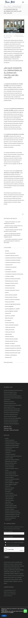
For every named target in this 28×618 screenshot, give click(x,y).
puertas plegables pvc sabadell (11, 482)
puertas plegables (9, 480)
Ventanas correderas (9, 509)
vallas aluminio (8, 502)
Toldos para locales (9, 498)
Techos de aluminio (9, 493)
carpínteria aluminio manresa (11, 441)
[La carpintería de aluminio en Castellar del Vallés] (14, 26)
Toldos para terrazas (9, 500)
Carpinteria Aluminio (18, 564)
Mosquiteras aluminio (9, 464)
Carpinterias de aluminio (10, 450)
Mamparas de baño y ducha (11, 463)
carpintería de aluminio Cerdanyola (12, 443)
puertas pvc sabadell (9, 487)
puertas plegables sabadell (10, 484)
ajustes (11, 612)
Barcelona (20, 562)
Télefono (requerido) (8, 536)
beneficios (6, 564)
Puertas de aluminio (9, 477)
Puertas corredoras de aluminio (11, 475)
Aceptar (4, 615)
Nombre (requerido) (8, 531)
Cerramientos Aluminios (10, 454)
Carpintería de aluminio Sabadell (12, 445)
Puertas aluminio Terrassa (10, 473)
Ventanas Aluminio (9, 503)
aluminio (7, 438)
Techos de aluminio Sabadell (11, 495)
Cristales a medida (9, 457)
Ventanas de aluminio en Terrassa (12, 514)
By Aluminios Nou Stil (18, 34)
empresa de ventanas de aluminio (12, 459)
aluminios (9, 562)
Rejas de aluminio (8, 489)
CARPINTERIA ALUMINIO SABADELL (16, 569)
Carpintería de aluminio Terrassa (12, 447)
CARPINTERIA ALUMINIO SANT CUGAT (12, 571)
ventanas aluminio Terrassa (11, 507)
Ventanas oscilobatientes (10, 518)
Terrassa (5, 579)
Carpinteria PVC (8, 449)
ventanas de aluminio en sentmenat (12, 512)
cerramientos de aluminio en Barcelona (13, 456)
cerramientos (8, 452)
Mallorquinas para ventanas (11, 461)
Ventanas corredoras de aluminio (12, 511)
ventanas (13, 579)
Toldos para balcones (9, 496)
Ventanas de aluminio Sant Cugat (12, 516)
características (11, 564)
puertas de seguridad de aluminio (12, 479)
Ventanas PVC (8, 519)
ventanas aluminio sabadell (10, 505)
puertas (6, 470)
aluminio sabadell (14, 562)
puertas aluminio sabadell (10, 472)
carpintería (9, 575)
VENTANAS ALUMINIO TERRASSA (10, 581)
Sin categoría (8, 491)
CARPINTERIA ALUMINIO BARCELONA (11, 566)
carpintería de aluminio (16, 575)
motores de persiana (9, 466)
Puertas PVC (8, 486)
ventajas (9, 579)
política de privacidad (19, 542)
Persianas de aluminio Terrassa (11, 468)
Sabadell (19, 577)
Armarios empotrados (9, 440)
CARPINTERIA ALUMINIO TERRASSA (11, 573)
